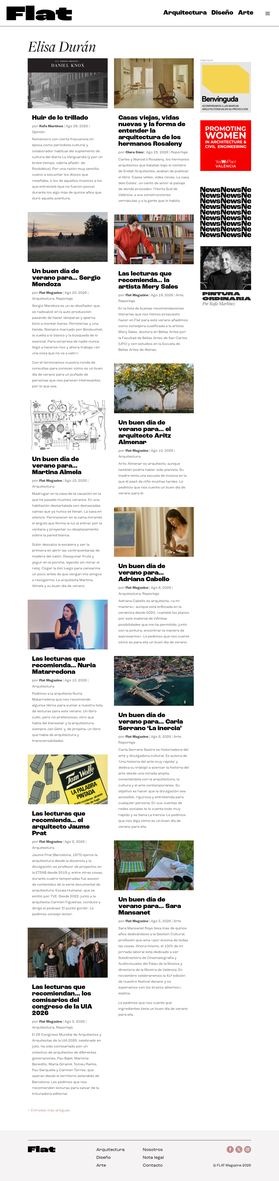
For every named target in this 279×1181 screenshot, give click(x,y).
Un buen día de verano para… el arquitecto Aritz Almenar (144, 433)
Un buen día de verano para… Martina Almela (56, 466)
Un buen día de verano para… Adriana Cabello (143, 573)
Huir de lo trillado (60, 118)
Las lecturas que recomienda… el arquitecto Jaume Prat (61, 824)
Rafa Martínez (51, 126)
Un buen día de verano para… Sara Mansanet (149, 906)
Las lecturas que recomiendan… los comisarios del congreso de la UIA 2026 (62, 1000)
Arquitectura (185, 14)
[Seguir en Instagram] (247, 1149)
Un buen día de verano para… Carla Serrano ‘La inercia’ (150, 722)
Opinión (38, 132)
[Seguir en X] (238, 1149)
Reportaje (64, 299)
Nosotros (153, 1150)
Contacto (153, 1165)
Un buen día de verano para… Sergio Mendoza (66, 278)
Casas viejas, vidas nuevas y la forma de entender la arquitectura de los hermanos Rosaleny (151, 131)
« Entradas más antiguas (49, 1110)
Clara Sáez (135, 152)
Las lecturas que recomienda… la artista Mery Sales (148, 280)
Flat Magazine (50, 293)
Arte (245, 14)
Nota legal (153, 1158)
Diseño (222, 14)
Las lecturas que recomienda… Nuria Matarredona (64, 666)
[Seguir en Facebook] (230, 1149)
